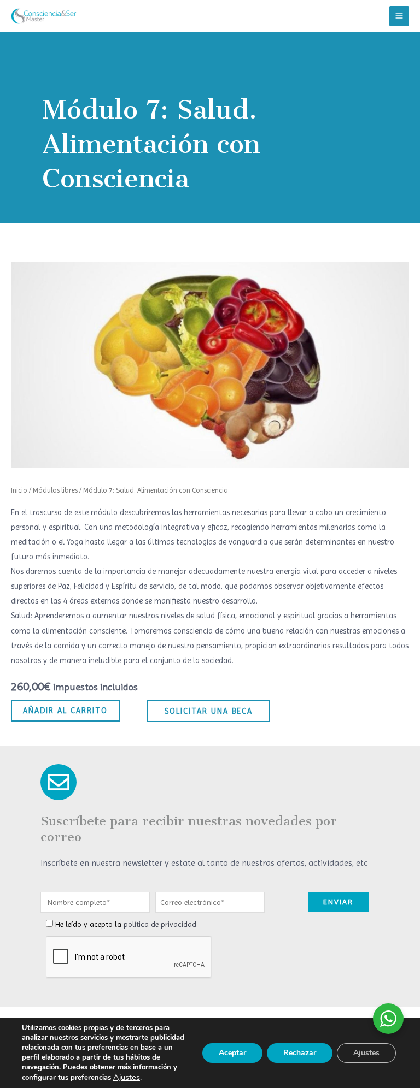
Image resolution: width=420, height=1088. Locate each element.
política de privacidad (160, 924)
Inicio (19, 490)
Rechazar (299, 1053)
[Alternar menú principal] (399, 16)
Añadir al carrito (65, 710)
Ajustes (126, 1077)
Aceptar (232, 1053)
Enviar (338, 901)
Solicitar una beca (209, 711)
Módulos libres (55, 490)
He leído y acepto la (125, 924)
